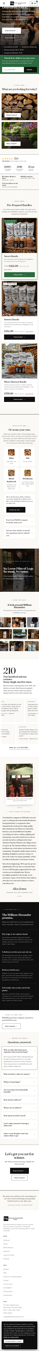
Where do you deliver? (19, 1107)
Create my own (16, 510)
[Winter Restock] (19, 361)
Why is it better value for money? (19, 1074)
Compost (6, 1259)
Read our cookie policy (11, 1337)
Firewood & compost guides (12, 1276)
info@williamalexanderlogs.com (13, 1317)
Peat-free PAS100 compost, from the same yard (19, 521)
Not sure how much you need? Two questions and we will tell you (19, 533)
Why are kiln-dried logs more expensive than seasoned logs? (20, 1051)
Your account (7, 1284)
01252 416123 (7, 1313)
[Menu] (4, 3)
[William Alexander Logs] (18, 3)
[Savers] (19, 235)
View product (19, 275)
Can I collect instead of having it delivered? (19, 1124)
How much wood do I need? (19, 1115)
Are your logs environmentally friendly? (19, 1091)
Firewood (6, 1240)
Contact (6, 1280)
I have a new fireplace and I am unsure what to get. (19, 1134)
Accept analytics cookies (14, 1341)
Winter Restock (8, 1247)
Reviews (6, 1269)
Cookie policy (7, 1295)
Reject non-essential (12, 1345)
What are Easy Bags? (19, 1082)
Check (30, 69)
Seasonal (6, 1251)
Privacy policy (7, 1291)
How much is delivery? (19, 1099)
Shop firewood (11, 31)
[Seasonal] (19, 298)
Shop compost (10, 38)
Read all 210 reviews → (19, 747)
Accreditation (7, 1288)
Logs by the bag (8, 1255)
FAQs (5, 1273)
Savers (5, 1244)
